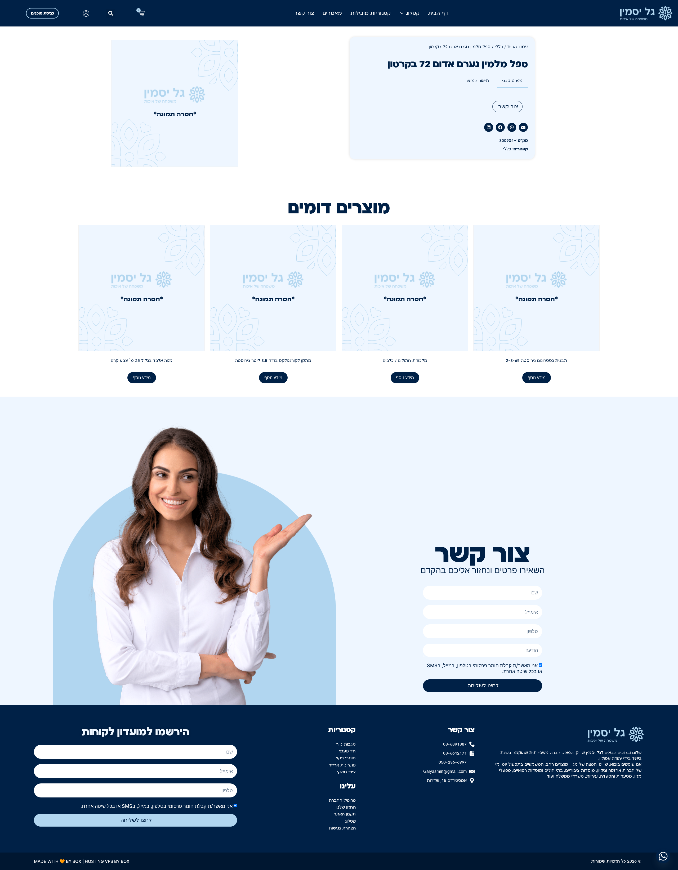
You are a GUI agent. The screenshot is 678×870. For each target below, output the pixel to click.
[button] (110, 13)
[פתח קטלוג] (401, 13)
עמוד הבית (517, 47)
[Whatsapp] (663, 856)
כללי (499, 47)
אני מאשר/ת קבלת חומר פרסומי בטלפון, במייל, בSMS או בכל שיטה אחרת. (157, 806)
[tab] (512, 81)
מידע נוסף (537, 377)
